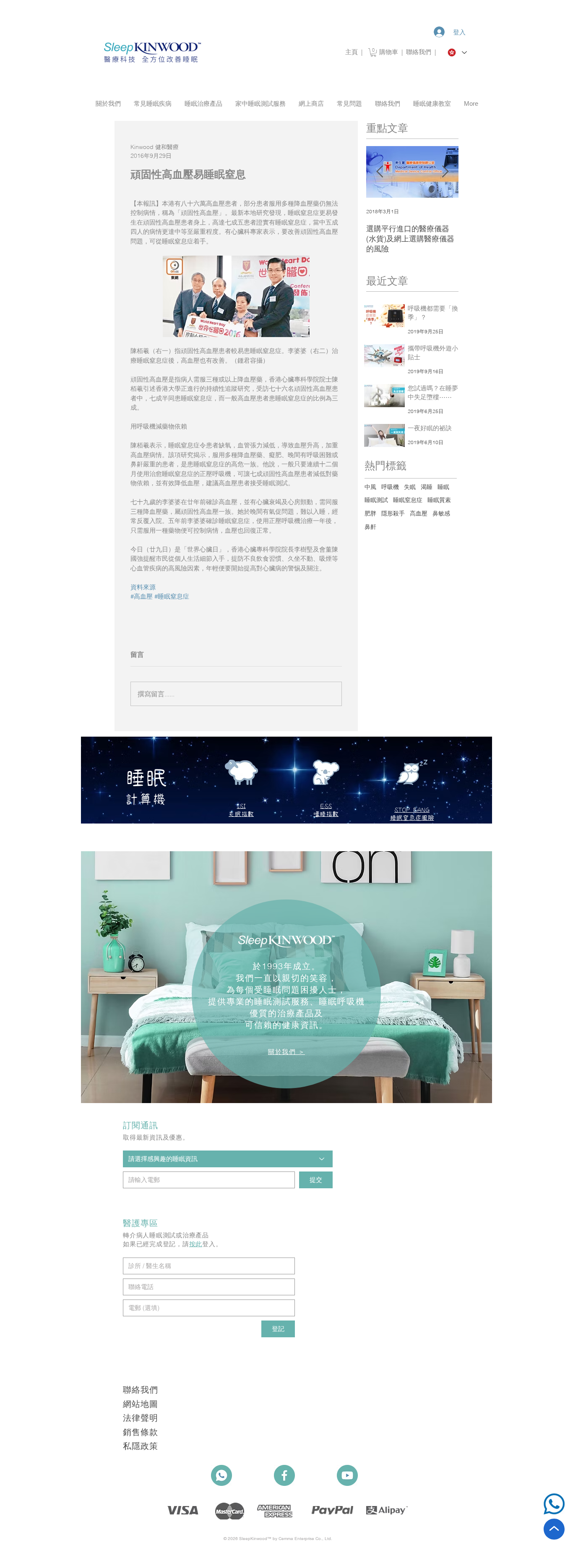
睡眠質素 (439, 500)
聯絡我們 (420, 52)
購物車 (388, 52)
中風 (370, 487)
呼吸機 (390, 487)
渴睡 (426, 487)
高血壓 (418, 513)
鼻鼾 (370, 527)
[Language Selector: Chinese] (457, 52)
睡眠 (443, 487)
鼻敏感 (441, 513)
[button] (373, 52)
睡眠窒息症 (407, 500)
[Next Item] (445, 171)
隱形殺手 (393, 513)
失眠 (410, 487)
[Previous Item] (379, 171)
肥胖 (370, 513)
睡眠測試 (376, 500)
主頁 (351, 52)
